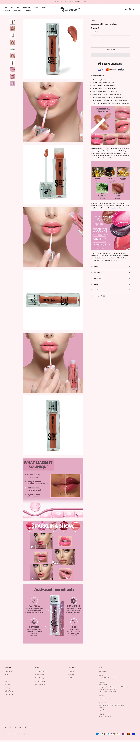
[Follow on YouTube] (20, 727)
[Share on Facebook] (96, 296)
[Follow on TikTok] (25, 727)
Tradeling (7, 688)
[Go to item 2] (12, 28)
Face (6, 7)
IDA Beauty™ (94, 20)
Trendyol (7, 684)
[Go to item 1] (12, 21)
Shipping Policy (40, 681)
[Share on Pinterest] (101, 296)
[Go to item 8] (12, 69)
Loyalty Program (18, 10)
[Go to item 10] (12, 83)
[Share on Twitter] (98, 296)
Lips (18, 7)
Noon (6, 674)
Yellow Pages (9, 691)
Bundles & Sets (26, 7)
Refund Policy (39, 678)
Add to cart (110, 49)
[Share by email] (104, 296)
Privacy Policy (39, 674)
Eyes (12, 7)
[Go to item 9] (12, 76)
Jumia (6, 678)
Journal (36, 7)
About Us (44, 7)
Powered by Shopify (20, 734)
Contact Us (28, 10)
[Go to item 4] (12, 42)
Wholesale (7, 10)
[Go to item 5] (12, 49)
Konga (6, 681)
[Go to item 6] (12, 56)
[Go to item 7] (12, 62)
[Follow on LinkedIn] (30, 727)
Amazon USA (9, 694)
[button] (95, 28)
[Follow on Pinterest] (15, 727)
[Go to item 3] (12, 35)
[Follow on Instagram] (10, 727)
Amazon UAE (9, 671)
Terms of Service (40, 671)
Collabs (70, 678)
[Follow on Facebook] (5, 727)
